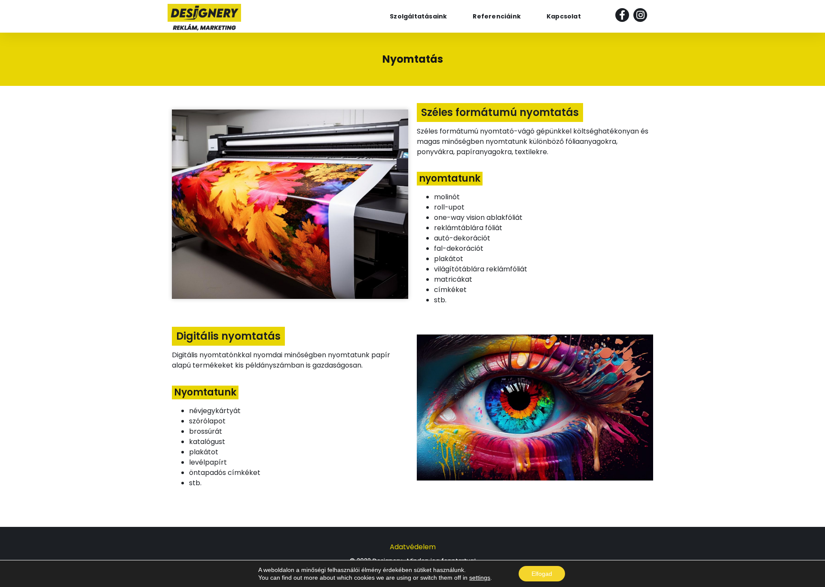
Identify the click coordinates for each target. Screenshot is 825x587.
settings (479, 577)
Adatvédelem (413, 547)
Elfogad (542, 573)
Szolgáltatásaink (418, 16)
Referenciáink (497, 16)
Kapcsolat (564, 16)
